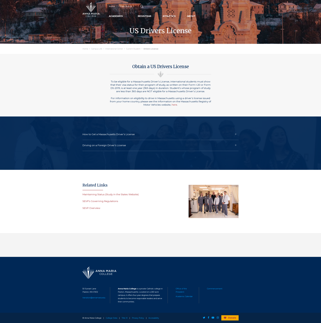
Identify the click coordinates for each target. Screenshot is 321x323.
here (174, 104)
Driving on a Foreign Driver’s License (104, 145)
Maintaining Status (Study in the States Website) (111, 194)
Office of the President (181, 290)
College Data (111, 318)
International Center (114, 49)
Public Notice (126, 6)
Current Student (133, 49)
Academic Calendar (184, 296)
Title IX (125, 318)
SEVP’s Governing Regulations (100, 201)
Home (85, 49)
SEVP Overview (91, 208)
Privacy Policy (138, 318)
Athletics (169, 16)
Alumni (112, 6)
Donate (232, 318)
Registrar (144, 16)
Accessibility (153, 318)
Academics (116, 16)
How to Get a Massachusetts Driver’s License (109, 134)
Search (142, 6)
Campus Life (96, 49)
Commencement (214, 289)
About (191, 16)
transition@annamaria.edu (94, 298)
